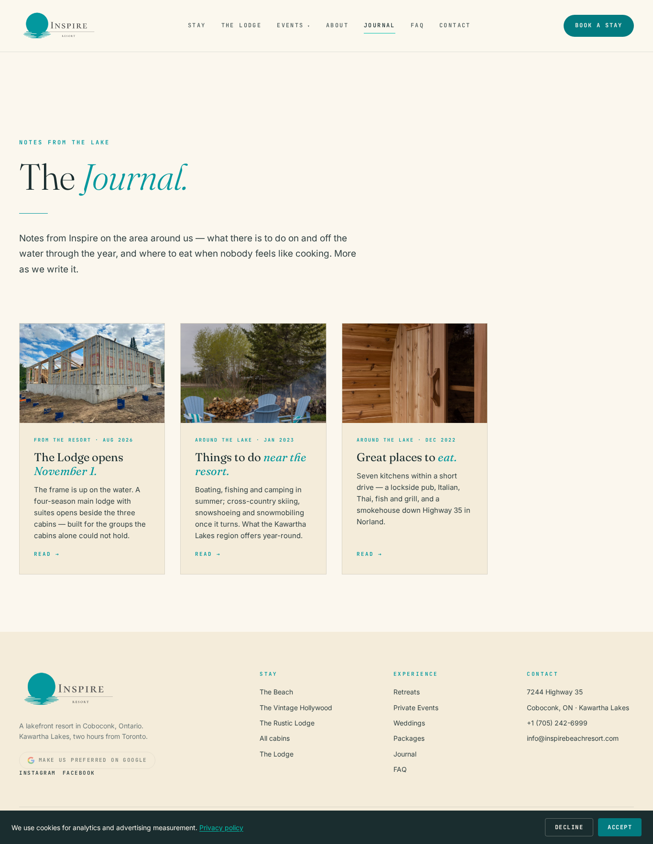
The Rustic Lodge (287, 723)
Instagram (37, 772)
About (337, 25)
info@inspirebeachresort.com (573, 738)
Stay (197, 25)
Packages (408, 738)
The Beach (276, 692)
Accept (620, 827)
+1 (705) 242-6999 (557, 723)
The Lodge (241, 25)
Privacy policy (221, 827)
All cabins (275, 738)
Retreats (406, 692)
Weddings (409, 723)
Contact (455, 25)
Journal (379, 25)
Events (294, 25)
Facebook (79, 772)
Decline (569, 827)
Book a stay (598, 25)
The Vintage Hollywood (296, 707)
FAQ (417, 25)
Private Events (415, 707)
